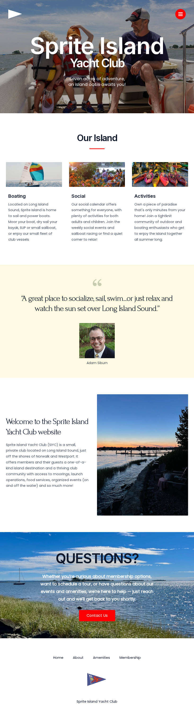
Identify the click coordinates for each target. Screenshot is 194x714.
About (78, 657)
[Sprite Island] (15, 14)
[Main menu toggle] (180, 14)
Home (58, 657)
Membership (130, 657)
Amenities (101, 657)
